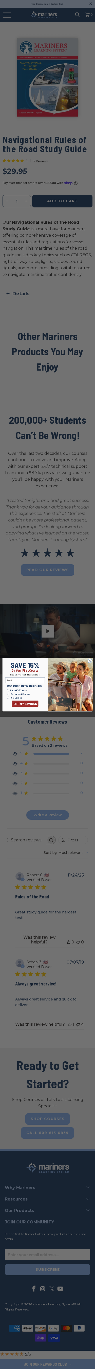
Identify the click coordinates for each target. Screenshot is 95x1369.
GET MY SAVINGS (24, 703)
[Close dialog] (90, 661)
